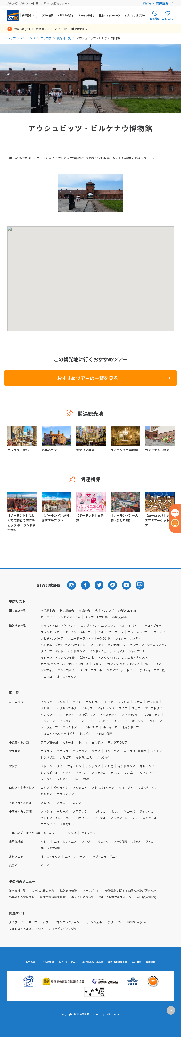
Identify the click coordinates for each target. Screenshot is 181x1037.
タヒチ (45, 841)
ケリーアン (114, 922)
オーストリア (153, 708)
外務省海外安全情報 (21, 897)
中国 (75, 779)
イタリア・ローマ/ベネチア (58, 626)
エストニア (85, 721)
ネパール (81, 772)
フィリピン (74, 766)
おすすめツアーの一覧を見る (87, 378)
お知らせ (30, 962)
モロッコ (46, 676)
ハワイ (45, 865)
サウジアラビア (118, 742)
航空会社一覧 (17, 890)
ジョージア (126, 787)
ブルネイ (62, 779)
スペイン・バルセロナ (79, 632)
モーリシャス (67, 833)
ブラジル (100, 818)
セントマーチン (51, 818)
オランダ (152, 702)
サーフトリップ (38, 922)
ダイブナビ (16, 922)
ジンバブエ (48, 757)
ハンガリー (48, 714)
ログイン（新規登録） (157, 3)
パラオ (136, 841)
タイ (59, 766)
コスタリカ (98, 811)
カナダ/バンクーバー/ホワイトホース (64, 664)
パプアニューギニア (105, 857)
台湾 (86, 779)
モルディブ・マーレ (110, 632)
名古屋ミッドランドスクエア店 (60, 617)
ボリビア (84, 818)
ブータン (46, 779)
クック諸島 (120, 841)
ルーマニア (110, 727)
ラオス (115, 772)
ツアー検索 (47, 15)
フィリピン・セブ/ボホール (107, 645)
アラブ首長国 (49, 742)
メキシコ (46, 811)
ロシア (45, 787)
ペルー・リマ (152, 664)
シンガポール (49, 772)
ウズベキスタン (147, 787)
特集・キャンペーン (109, 15)
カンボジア (93, 766)
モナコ (138, 702)
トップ (11, 38)
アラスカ (62, 803)
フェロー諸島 (103, 733)
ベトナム (46, 766)
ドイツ (109, 702)
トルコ (82, 742)
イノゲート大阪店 (96, 617)
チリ (135, 818)
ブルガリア (91, 727)
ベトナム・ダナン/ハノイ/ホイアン (63, 645)
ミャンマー (147, 772)
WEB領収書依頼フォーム (115, 897)
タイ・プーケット (52, 651)
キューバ (129, 811)
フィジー (87, 841)
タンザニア (112, 751)
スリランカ (99, 772)
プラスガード (90, 890)
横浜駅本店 (48, 610)
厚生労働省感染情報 (53, 897)
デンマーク (48, 721)
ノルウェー (67, 721)
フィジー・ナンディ (127, 638)
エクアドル (150, 818)
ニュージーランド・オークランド (89, 638)
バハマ (114, 811)
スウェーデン (151, 714)
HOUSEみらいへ (137, 922)
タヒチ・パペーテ (52, 638)
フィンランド (130, 714)
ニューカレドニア (65, 841)
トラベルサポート (68, 962)
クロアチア (155, 721)
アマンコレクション (66, 922)
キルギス (46, 794)
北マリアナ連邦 (51, 848)
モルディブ (48, 833)
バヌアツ (103, 841)
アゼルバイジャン (103, 787)
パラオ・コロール (90, 670)
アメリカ (46, 803)
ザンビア (156, 751)
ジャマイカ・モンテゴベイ (57, 670)
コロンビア (48, 824)
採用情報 (150, 962)
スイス (123, 708)
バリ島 (109, 766)
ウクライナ (61, 787)
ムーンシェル (93, 922)
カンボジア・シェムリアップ (148, 645)
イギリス (87, 708)
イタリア (46, 702)
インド (66, 772)
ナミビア (65, 757)
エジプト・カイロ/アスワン (98, 626)
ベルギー (46, 708)
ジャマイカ (146, 811)
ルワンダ (103, 757)
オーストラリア (66, 676)
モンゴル (129, 772)
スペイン (75, 702)
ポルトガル (93, 702)
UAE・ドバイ (128, 626)
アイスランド (108, 714)
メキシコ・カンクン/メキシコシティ (116, 664)
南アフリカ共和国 (135, 751)
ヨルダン (97, 742)
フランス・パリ (51, 632)
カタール (68, 742)
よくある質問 (47, 962)
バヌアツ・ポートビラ (121, 670)
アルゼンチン (119, 818)
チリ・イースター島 (152, 670)
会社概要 (136, 962)
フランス (123, 702)
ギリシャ (138, 721)
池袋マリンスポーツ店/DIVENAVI (115, 610)
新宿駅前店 (67, 610)
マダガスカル (84, 757)
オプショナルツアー (134, 15)
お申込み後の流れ (43, 890)
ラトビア (103, 721)
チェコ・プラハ (151, 626)
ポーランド (28, 38)
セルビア (85, 733)
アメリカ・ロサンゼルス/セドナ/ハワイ (123, 657)
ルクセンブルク (67, 708)
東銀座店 (84, 610)
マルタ (61, 702)
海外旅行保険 (68, 890)
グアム (149, 841)
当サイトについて (82, 897)
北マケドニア (130, 727)
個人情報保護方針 (117, 962)
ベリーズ (62, 811)
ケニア (96, 751)
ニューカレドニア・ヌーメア (146, 632)
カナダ (77, 803)
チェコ (136, 708)
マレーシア (147, 766)
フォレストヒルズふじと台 (26, 928)
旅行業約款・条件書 (92, 962)
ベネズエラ (67, 824)
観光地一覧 (64, 38)
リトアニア (120, 721)
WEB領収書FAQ (146, 897)
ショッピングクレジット (64, 928)
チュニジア (80, 751)
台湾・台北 (86, 657)
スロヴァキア (86, 714)
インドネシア (76, 651)
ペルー (69, 818)
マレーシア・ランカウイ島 (58, 657)
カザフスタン (65, 794)
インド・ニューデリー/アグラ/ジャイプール (117, 651)
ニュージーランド (76, 857)
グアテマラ (80, 811)
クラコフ (46, 38)
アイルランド (105, 708)
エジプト (46, 751)
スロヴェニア (49, 727)
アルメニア (80, 787)
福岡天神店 (119, 617)
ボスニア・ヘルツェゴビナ (58, 733)
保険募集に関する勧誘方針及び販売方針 (130, 890)
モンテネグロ (70, 727)
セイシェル (88, 833)
